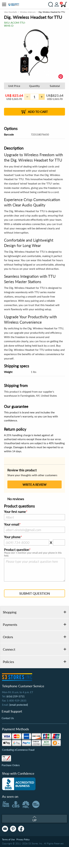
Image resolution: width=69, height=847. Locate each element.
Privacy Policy (23, 839)
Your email (11, 524)
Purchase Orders (11, 765)
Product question (16, 549)
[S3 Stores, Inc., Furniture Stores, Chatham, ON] (19, 784)
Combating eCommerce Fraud (18, 749)
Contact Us (8, 718)
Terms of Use (8, 839)
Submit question (34, 593)
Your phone (12, 536)
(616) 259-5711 (16, 696)
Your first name (15, 511)
